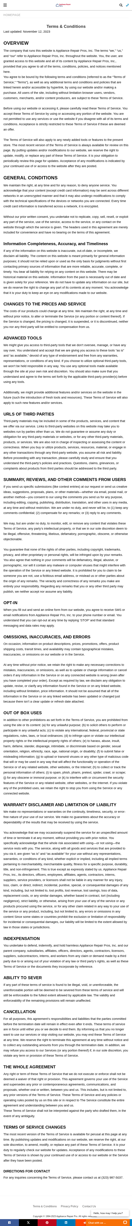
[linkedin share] (66, 1222)
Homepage (12, 15)
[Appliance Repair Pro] (63, 5)
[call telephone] (127, 5)
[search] (121, 5)
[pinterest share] (47, 1222)
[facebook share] (9, 1222)
